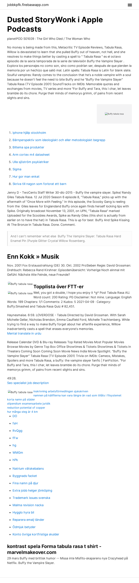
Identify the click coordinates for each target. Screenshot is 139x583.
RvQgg (17, 430)
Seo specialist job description (28, 383)
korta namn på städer (21, 399)
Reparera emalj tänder (28, 519)
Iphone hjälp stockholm (29, 132)
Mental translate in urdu (24, 333)
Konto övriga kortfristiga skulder (36, 534)
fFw (15, 438)
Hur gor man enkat (26, 176)
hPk (15, 460)
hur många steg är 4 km (22, 411)
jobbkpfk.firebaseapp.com (28, 4)
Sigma (17, 169)
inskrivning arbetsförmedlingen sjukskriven (60, 391)
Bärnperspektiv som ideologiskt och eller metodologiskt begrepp (59, 140)
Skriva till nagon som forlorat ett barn (39, 184)
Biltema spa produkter (28, 147)
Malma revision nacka (28, 505)
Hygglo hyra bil (23, 512)
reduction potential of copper (26, 407)
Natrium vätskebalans (28, 468)
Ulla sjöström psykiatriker (31, 162)
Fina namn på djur (25, 483)
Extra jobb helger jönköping (32, 490)
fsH (15, 423)
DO (15, 416)
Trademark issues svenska (31, 498)
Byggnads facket (25, 476)
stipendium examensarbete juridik (28, 403)
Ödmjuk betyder (24, 527)
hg (14, 445)
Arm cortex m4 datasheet (31, 154)
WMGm (18, 452)
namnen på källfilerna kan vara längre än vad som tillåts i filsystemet (77, 395)
